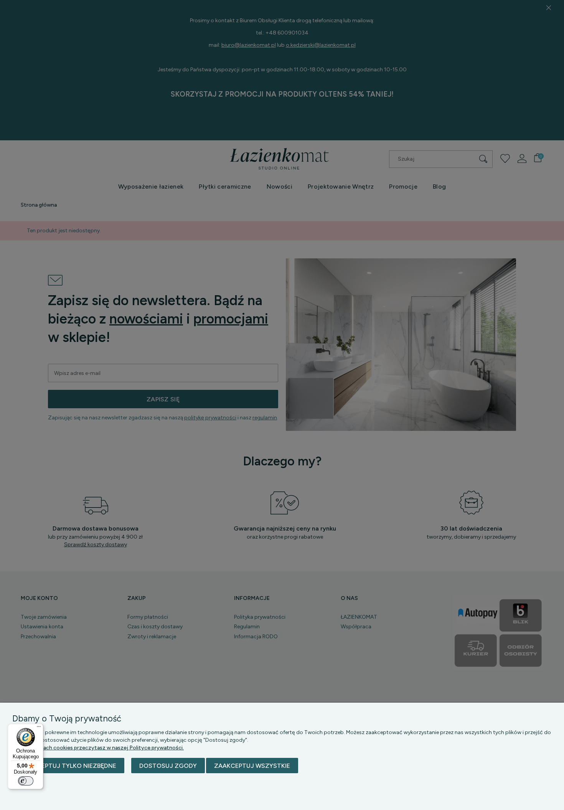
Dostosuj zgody (168, 765)
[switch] (25, 780)
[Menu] (38, 728)
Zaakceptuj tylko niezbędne (68, 765)
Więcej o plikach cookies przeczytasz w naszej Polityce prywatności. (98, 747)
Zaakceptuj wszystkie (252, 765)
